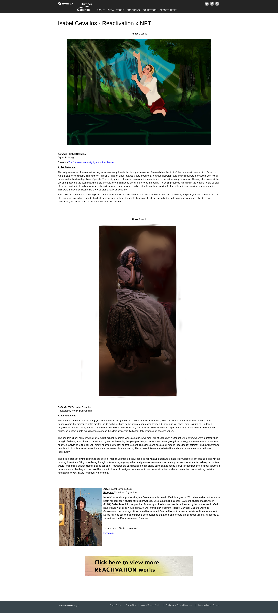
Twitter (206, 3)
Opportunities (168, 10)
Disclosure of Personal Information (179, 605)
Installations (115, 10)
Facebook (212, 3)
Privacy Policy (115, 605)
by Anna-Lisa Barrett (91, 162)
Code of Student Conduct (151, 605)
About (101, 10)
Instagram (217, 3)
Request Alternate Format (208, 605)
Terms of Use (131, 605)
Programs (133, 10)
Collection (150, 10)
